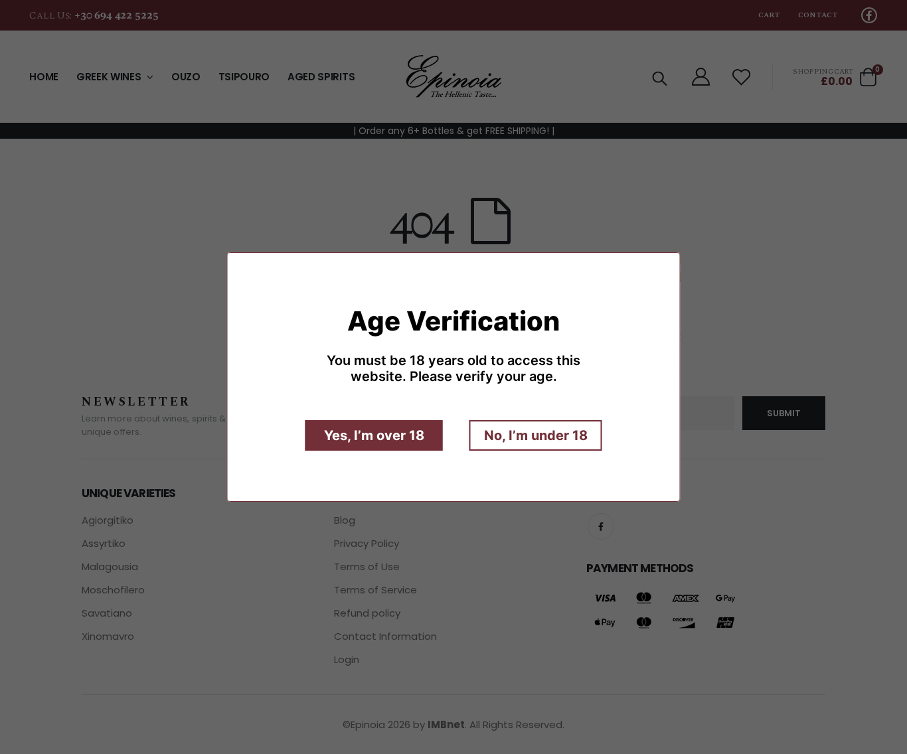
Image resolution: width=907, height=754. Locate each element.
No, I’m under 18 (536, 435)
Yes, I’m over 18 (374, 435)
